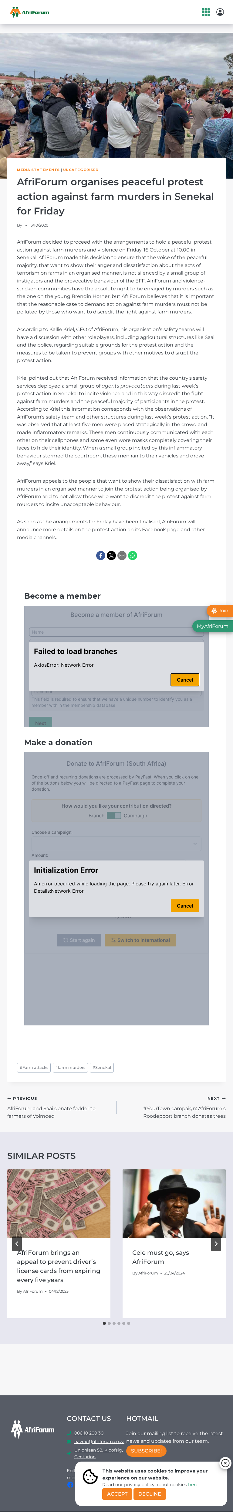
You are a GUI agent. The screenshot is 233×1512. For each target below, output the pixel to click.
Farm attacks (34, 1067)
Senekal (102, 1067)
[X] (111, 555)
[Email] (122, 555)
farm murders (70, 1067)
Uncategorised (81, 170)
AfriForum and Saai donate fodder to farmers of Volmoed (51, 1107)
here (193, 1484)
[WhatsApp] (132, 555)
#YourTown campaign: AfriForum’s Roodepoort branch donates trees (184, 1107)
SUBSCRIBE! (146, 1451)
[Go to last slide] (17, 1244)
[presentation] (58, 1203)
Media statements (38, 170)
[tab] (104, 1323)
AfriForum (33, 1291)
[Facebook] (100, 555)
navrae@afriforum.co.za (99, 1441)
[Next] (216, 1244)
